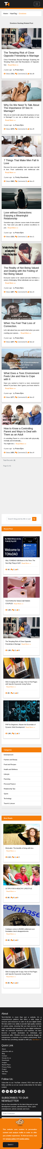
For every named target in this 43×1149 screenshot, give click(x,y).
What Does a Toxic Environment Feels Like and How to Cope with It (21, 376)
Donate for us (6, 1058)
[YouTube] (3, 1091)
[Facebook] (11, 1091)
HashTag (13, 13)
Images (4, 1062)
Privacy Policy (6, 1067)
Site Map (5, 1071)
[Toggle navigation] (37, 4)
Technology (7, 798)
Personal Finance (10, 784)
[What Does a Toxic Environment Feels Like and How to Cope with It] (21, 359)
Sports (6, 794)
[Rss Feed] (7, 1091)
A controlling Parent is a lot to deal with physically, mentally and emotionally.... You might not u (21, 441)
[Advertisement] (21, 492)
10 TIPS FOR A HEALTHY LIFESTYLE (18, 888)
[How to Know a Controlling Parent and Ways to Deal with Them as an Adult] (21, 414)
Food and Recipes (10, 764)
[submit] (34, 519)
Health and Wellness (11, 769)
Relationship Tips (9, 789)
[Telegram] (23, 1091)
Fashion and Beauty (10, 760)
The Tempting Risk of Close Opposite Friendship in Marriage (21, 54)
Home (5, 13)
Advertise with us (7, 1051)
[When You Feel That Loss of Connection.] (21, 309)
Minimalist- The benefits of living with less (19, 848)
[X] (15, 1091)
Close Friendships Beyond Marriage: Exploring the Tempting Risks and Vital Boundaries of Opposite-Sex (21, 62)
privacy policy (11, 1139)
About (4, 1049)
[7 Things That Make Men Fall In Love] (21, 146)
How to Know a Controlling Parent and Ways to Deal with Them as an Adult (20, 431)
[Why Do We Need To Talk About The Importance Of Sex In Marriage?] (21, 91)
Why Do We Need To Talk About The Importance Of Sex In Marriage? (21, 108)
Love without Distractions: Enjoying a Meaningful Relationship (18, 215)
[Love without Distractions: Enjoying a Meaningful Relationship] (21, 198)
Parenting (7, 779)
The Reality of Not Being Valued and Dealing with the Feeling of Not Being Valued (21, 270)
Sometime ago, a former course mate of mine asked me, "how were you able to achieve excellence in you (21, 225)
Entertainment (8, 755)
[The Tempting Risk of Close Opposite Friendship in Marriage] (21, 38)
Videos (4, 1074)
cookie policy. (24, 1139)
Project (4, 1069)
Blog (3, 1053)
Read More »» (13, 65)
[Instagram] (19, 1091)
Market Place (6, 1065)
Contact (4, 1056)
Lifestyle (6, 774)
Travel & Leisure (9, 803)
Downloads (5, 1060)
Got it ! (10, 1145)
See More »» (36, 1039)
